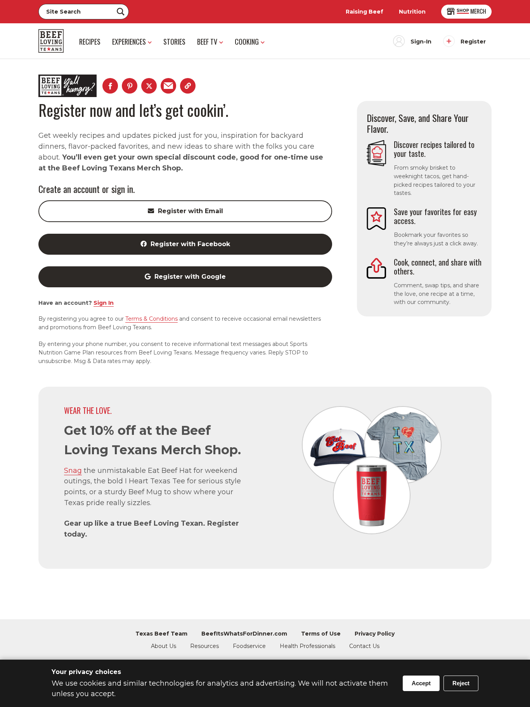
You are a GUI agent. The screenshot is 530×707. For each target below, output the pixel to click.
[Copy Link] (188, 86)
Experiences (129, 41)
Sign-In (420, 41)
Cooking (247, 41)
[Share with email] (168, 86)
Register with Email (190, 211)
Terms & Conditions (151, 318)
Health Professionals (307, 646)
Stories (174, 41)
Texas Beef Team (161, 633)
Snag (73, 470)
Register (473, 41)
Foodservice (249, 646)
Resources (204, 646)
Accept (421, 683)
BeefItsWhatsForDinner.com (244, 633)
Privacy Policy (375, 633)
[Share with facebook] (110, 86)
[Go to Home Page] (51, 41)
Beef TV (207, 41)
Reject (460, 683)
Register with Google (190, 276)
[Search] (121, 12)
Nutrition (412, 11)
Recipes (89, 41)
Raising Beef (364, 11)
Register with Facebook (190, 244)
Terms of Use (321, 633)
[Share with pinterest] (129, 86)
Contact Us (364, 646)
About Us (163, 646)
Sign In (104, 302)
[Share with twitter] (149, 86)
